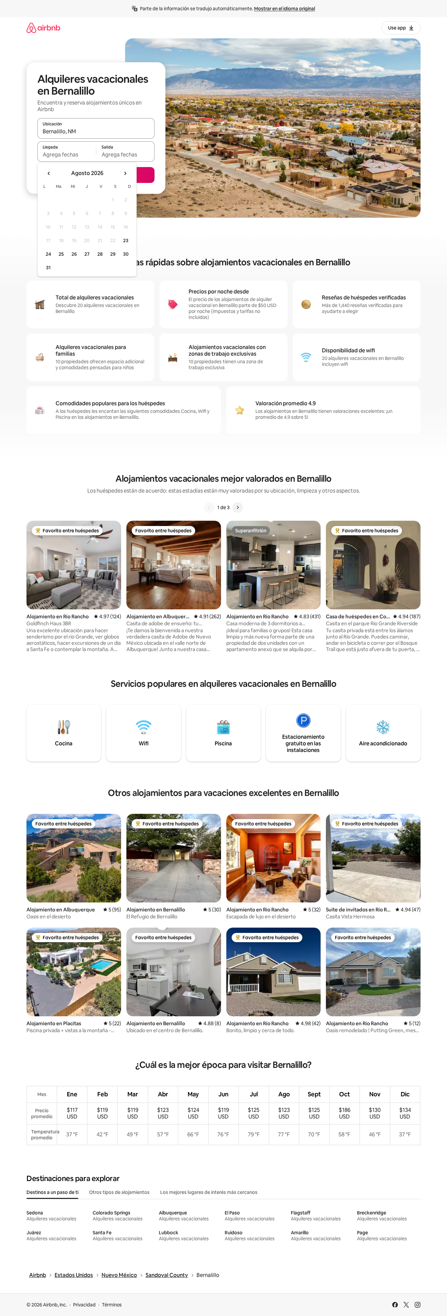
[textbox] (67, 154)
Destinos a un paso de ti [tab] (52, 1192)
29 (112, 254)
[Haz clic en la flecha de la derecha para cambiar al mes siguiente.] (125, 173)
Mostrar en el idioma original (284, 9)
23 (125, 240)
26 (74, 254)
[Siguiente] (237, 507)
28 (100, 254)
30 (126, 254)
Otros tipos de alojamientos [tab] (119, 1192)
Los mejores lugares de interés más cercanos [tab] (208, 1192)
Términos (112, 1305)
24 (48, 254)
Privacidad (84, 1305)
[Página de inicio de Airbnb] (43, 27)
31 (48, 268)
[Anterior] (209, 507)
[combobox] (96, 131)
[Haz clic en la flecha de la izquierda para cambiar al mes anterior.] (49, 173)
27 (87, 254)
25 (61, 254)
